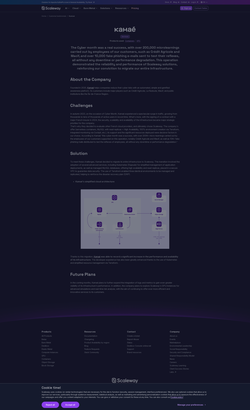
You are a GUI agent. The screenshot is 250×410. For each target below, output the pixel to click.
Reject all (50, 404)
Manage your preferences (190, 404)
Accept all (70, 404)
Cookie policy (177, 397)
